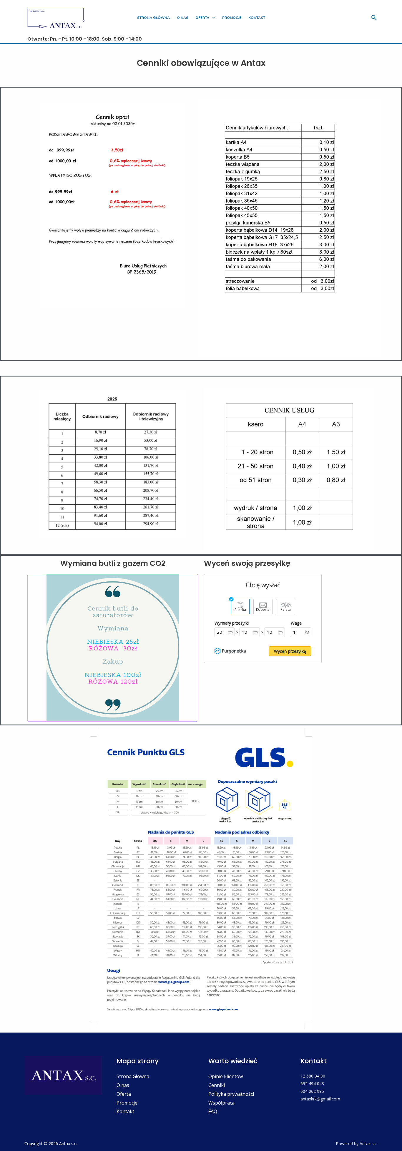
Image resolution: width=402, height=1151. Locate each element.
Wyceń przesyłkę (290, 651)
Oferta (202, 17)
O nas (123, 1085)
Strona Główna (133, 1076)
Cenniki (216, 1085)
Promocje (127, 1103)
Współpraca (221, 1103)
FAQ (212, 1111)
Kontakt (125, 1111)
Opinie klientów (225, 1076)
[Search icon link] (374, 17)
